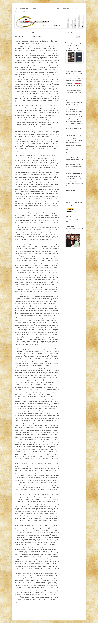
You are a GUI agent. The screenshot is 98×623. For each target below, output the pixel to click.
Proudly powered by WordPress (21, 617)
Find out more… (69, 233)
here (73, 83)
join (79, 50)
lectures (77, 218)
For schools (48, 8)
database (79, 144)
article (67, 149)
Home (16, 8)
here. (80, 94)
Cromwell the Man (24, 8)
